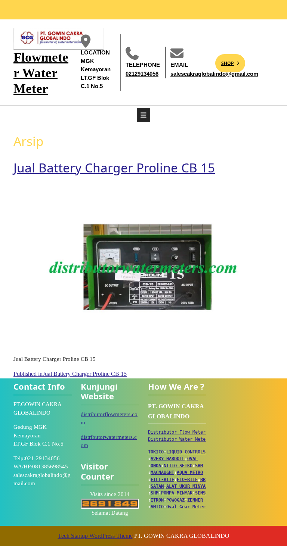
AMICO (157, 506)
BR (203, 479)
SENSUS (203, 493)
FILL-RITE (162, 479)
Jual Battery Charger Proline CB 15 (114, 167)
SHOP (224, 60)
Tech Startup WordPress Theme (95, 536)
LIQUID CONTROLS (186, 452)
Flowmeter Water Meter (40, 73)
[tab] (143, 115)
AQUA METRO (190, 472)
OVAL (192, 458)
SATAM (157, 486)
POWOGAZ (175, 500)
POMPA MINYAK (176, 493)
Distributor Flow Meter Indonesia (190, 432)
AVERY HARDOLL (168, 458)
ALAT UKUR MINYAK (187, 486)
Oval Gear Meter (186, 506)
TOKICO (156, 452)
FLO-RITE (187, 479)
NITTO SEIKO (178, 465)
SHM (199, 465)
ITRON (157, 500)
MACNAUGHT (162, 472)
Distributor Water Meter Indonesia (191, 439)
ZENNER (195, 500)
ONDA (156, 465)
